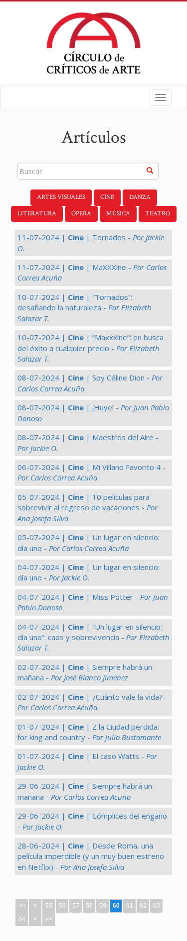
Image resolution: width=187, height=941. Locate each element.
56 (62, 905)
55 (48, 905)
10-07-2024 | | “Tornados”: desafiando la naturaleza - (84, 307)
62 (143, 905)
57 (75, 905)
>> (48, 919)
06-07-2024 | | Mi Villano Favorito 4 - (91, 472)
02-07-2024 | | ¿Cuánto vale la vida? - (92, 702)
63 (156, 905)
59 (102, 905)
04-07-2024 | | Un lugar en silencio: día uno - (88, 572)
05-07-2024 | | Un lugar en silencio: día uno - (88, 542)
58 (89, 905)
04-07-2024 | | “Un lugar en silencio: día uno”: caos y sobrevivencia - (93, 637)
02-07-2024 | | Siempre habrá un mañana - (84, 672)
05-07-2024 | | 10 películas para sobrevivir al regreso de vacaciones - (87, 507)
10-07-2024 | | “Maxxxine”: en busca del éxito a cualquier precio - (90, 348)
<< (21, 905)
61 (129, 905)
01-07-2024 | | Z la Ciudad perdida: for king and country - (89, 732)
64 (21, 919)
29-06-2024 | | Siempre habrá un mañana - (84, 791)
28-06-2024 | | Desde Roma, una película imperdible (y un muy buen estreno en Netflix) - (90, 856)
